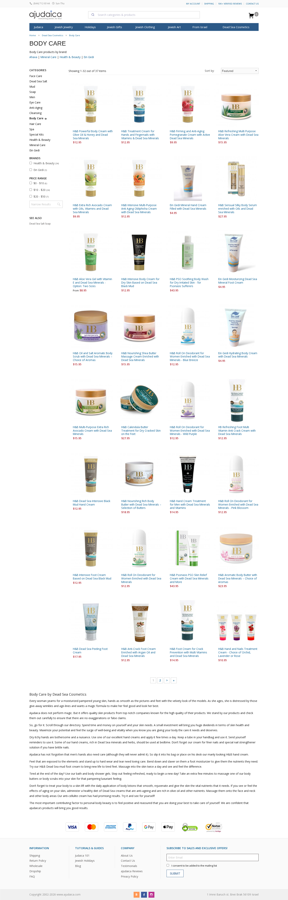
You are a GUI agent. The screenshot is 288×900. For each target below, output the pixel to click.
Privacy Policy (129, 876)
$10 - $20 (42, 190)
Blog (78, 866)
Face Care (35, 76)
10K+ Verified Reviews (230, 4)
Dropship (35, 871)
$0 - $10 (40, 183)
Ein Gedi (89, 57)
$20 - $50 (41, 196)
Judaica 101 (82, 855)
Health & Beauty (70, 57)
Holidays (90, 27)
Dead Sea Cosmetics (236, 27)
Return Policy (37, 860)
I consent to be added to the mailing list (194, 865)
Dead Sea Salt (38, 81)
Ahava (33, 57)
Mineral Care (48, 57)
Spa (31, 129)
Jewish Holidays (85, 860)
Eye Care (35, 102)
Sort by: (209, 71)
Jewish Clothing (145, 27)
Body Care (74, 35)
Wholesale (36, 866)
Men (32, 97)
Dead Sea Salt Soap (40, 223)
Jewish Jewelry (64, 27)
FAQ (32, 876)
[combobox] (144, 14)
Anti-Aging (35, 108)
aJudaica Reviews (132, 871)
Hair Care (35, 124)
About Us (127, 855)
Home (32, 35)
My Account (193, 4)
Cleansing (35, 113)
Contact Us (252, 4)
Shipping (209, 4)
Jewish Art (174, 27)
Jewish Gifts (114, 27)
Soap (32, 92)
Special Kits (36, 134)
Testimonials (129, 866)
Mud (32, 86)
